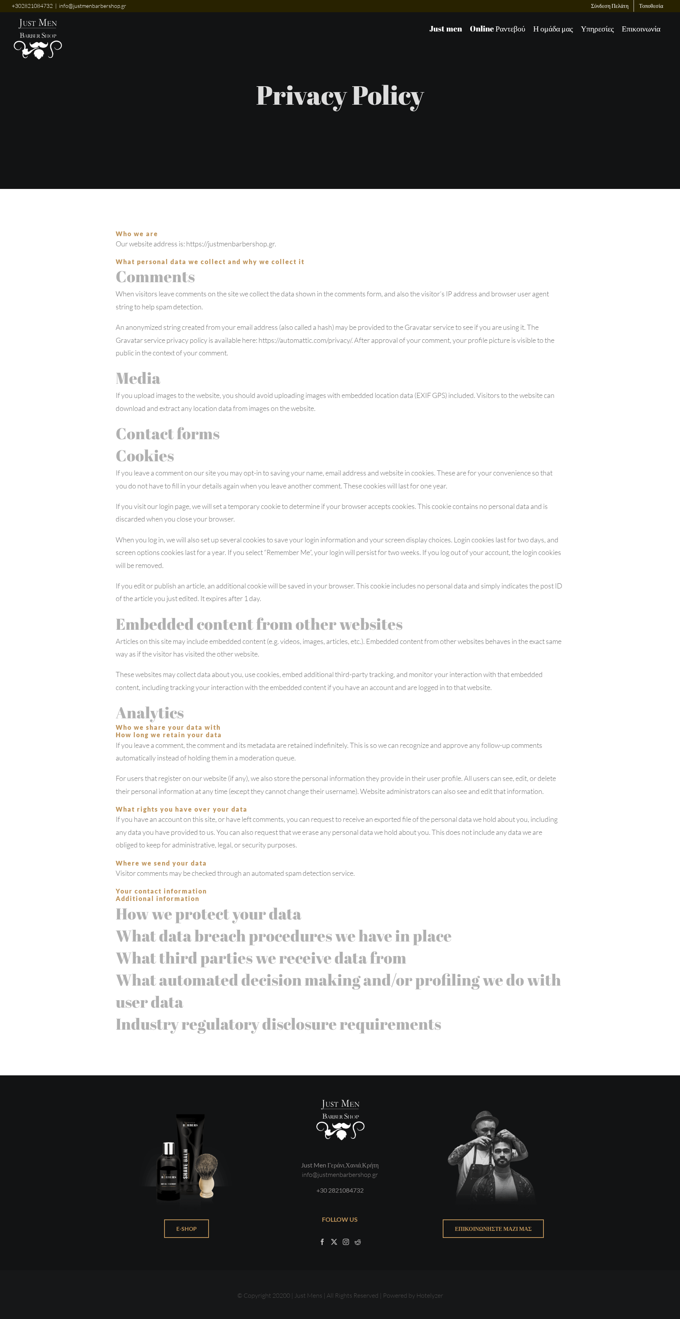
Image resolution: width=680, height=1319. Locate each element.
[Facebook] (322, 1242)
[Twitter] (334, 1242)
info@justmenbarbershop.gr (92, 5)
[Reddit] (358, 1242)
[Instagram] (346, 1242)
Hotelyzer (429, 1295)
